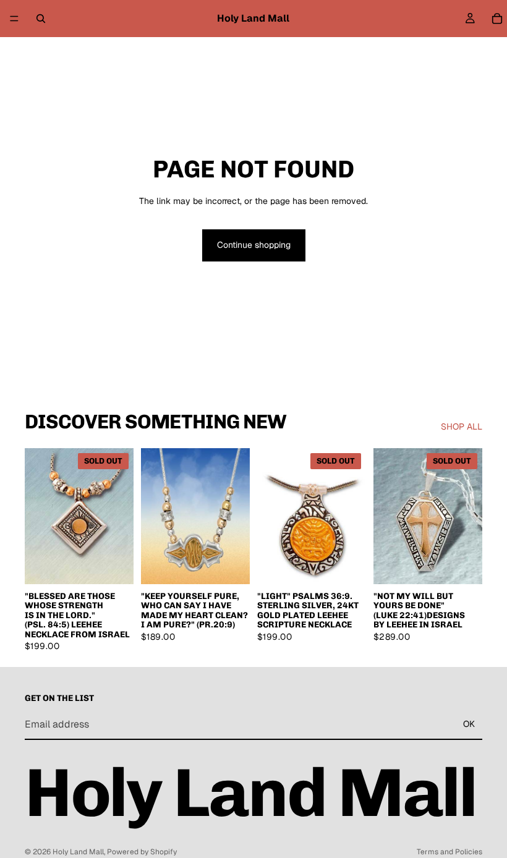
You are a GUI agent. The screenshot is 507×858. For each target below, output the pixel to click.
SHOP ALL (461, 426)
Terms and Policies (449, 852)
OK (469, 723)
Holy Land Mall (78, 852)
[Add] (230, 565)
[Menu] (14, 18)
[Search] (40, 18)
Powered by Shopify (142, 852)
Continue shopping (254, 244)
